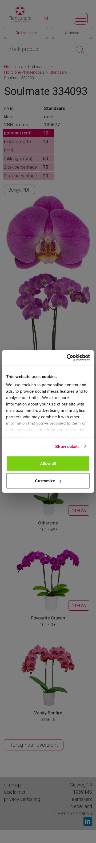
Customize (45, 481)
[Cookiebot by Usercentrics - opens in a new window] (68, 357)
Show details (67, 446)
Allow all (48, 463)
